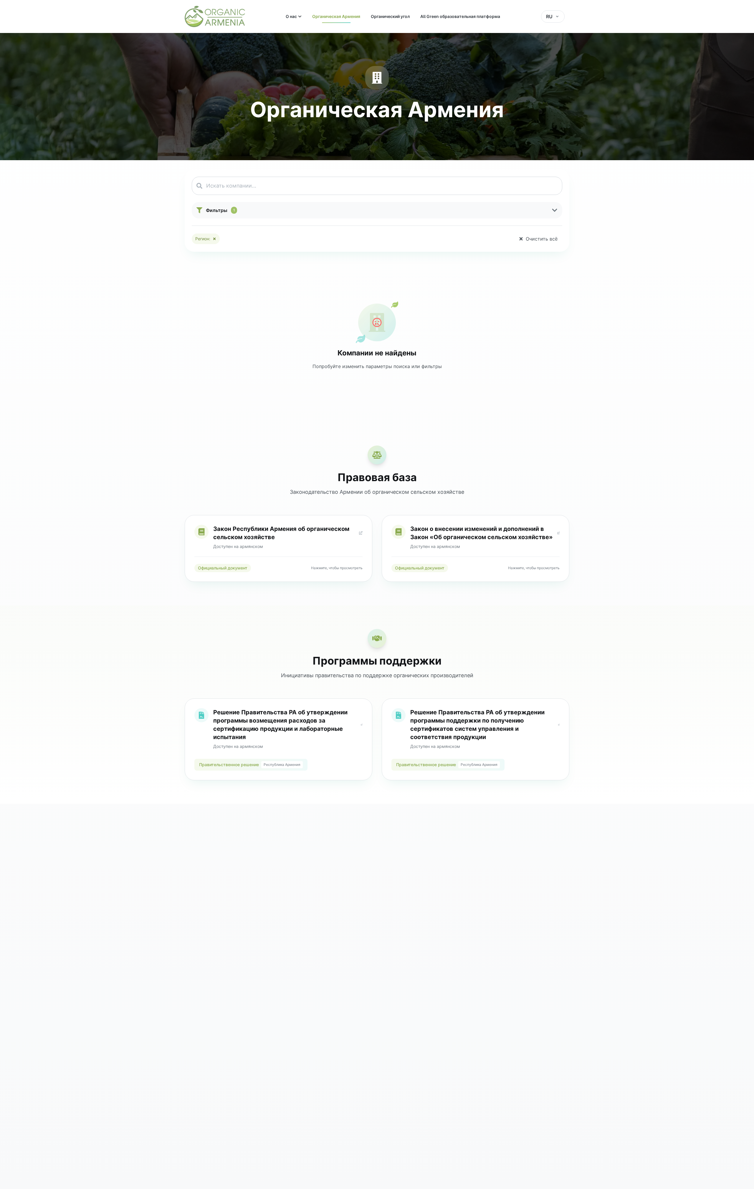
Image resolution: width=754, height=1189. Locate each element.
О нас (291, 16)
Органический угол (390, 16)
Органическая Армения (336, 16)
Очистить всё (542, 239)
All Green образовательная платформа (460, 16)
